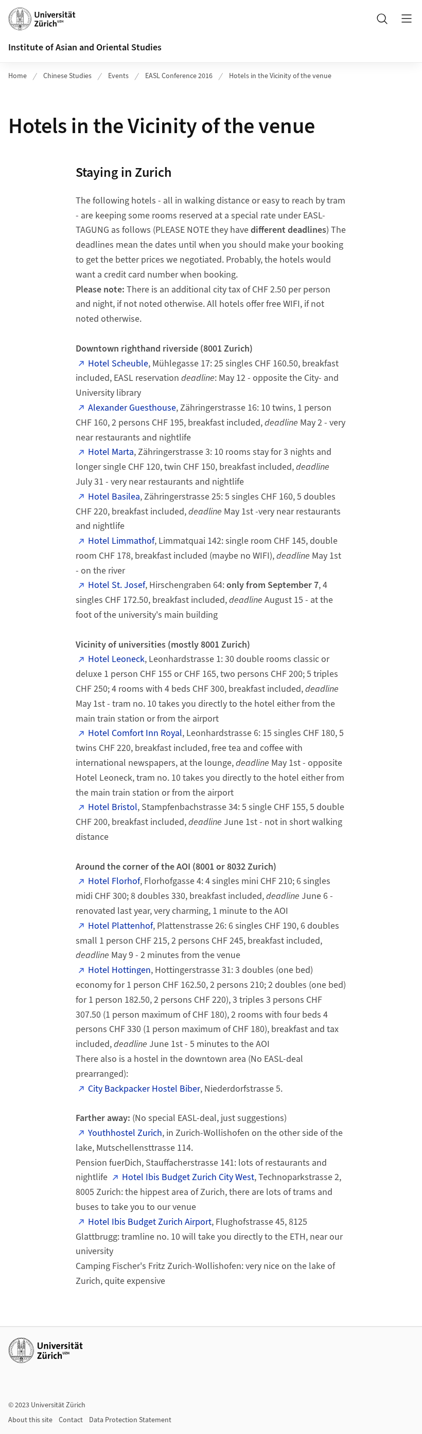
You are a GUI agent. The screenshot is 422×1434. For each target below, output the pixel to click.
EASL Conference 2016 (179, 76)
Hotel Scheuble (118, 363)
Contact (71, 1420)
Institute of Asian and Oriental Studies (85, 47)
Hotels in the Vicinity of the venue (280, 76)
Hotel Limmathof (121, 541)
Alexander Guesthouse (132, 407)
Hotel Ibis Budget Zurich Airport (150, 1222)
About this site (30, 1420)
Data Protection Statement (130, 1420)
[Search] (382, 18)
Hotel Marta (111, 452)
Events (118, 76)
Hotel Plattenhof (120, 926)
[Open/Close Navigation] (406, 18)
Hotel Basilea (114, 496)
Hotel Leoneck (116, 659)
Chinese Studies (67, 76)
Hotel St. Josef (116, 585)
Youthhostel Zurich (125, 1133)
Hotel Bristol (112, 807)
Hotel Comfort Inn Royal (135, 733)
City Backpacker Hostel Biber (144, 1088)
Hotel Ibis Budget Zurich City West (188, 1177)
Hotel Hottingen (119, 970)
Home (17, 76)
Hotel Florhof (114, 881)
